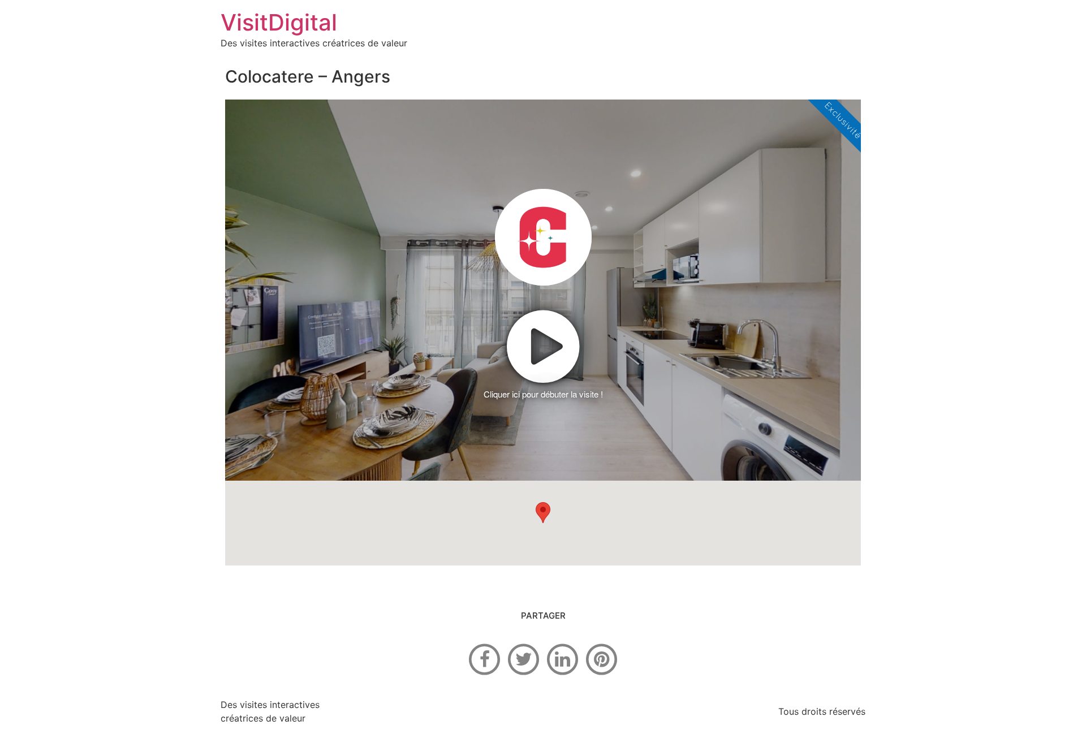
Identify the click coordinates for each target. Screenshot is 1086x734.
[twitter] (524, 658)
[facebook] (485, 658)
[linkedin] (563, 658)
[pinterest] (602, 658)
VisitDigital (279, 22)
